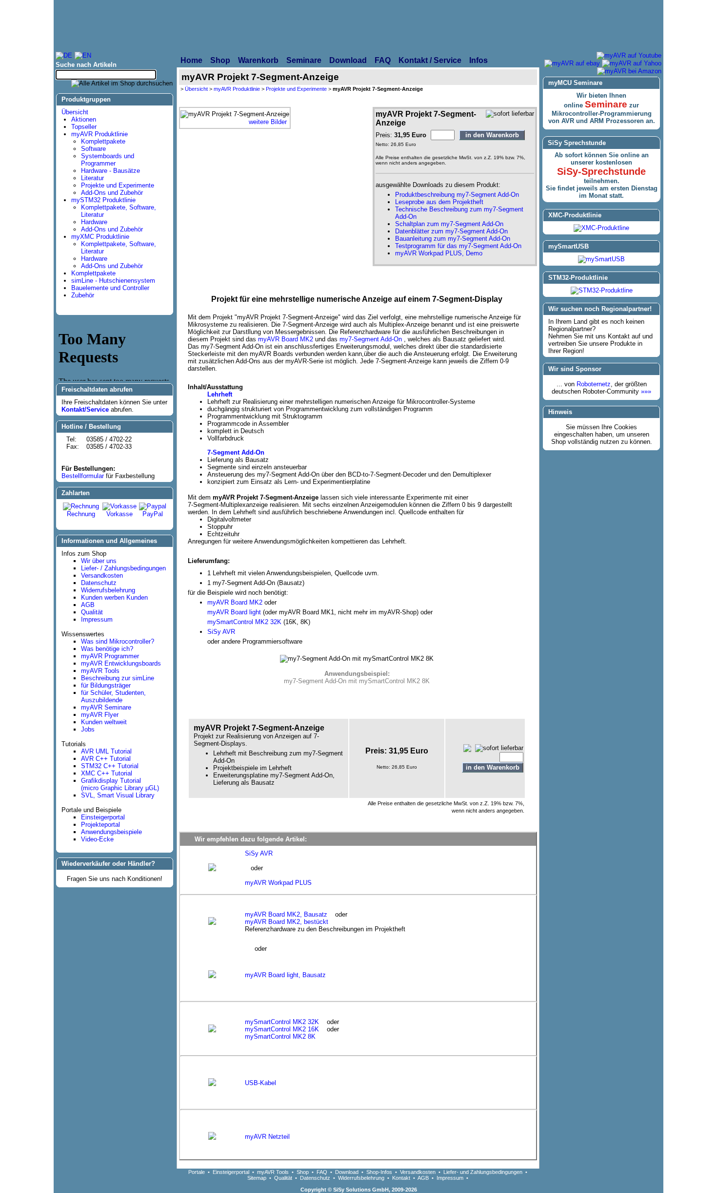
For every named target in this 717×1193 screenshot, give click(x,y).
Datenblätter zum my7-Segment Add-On (451, 231)
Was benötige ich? (107, 648)
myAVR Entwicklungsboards (121, 663)
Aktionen (83, 119)
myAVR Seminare (106, 707)
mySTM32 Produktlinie (103, 200)
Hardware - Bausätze (110, 170)
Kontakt (401, 1178)
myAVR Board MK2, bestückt (286, 921)
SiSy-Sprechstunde (601, 171)
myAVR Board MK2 (285, 339)
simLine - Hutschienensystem (113, 280)
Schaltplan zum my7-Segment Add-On (449, 224)
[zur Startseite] (161, 25)
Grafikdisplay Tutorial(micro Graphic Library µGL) (120, 784)
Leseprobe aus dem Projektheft (439, 202)
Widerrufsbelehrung (108, 590)
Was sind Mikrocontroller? (117, 641)
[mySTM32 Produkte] (593, 25)
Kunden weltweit (104, 722)
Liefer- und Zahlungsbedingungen (482, 1172)
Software (93, 148)
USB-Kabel (260, 1083)
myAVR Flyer (100, 714)
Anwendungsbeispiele (111, 832)
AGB (88, 604)
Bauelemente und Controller (110, 288)
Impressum (97, 619)
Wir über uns (99, 561)
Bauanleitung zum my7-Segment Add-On (452, 238)
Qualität (92, 612)
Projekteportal (100, 824)
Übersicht (74, 112)
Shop (303, 1172)
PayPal (152, 514)
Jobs (88, 729)
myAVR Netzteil (267, 1136)
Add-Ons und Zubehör (112, 192)
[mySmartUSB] (601, 259)
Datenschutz (99, 582)
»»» (646, 391)
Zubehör (82, 295)
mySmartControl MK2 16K (286, 1029)
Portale (196, 1172)
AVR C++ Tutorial (106, 758)
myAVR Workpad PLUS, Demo (438, 253)
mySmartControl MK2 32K (245, 622)
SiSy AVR (221, 631)
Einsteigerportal (103, 817)
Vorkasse (119, 514)
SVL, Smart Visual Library (118, 795)
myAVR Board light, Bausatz (285, 975)
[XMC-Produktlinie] (601, 227)
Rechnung (81, 514)
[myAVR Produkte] (334, 25)
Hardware (94, 222)
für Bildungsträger (106, 685)
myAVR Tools (100, 670)
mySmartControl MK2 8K (280, 1036)
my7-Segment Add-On (371, 339)
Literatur (92, 178)
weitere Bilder (268, 122)
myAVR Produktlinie (99, 134)
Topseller (84, 126)
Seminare (606, 104)
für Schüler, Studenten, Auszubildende (113, 696)
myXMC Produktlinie (100, 236)
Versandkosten (102, 575)
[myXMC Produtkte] (459, 25)
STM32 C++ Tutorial (110, 766)
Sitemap (256, 1178)
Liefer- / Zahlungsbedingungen (123, 568)
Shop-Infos (379, 1172)
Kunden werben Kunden (114, 597)
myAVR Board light (234, 612)
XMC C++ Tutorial (106, 773)
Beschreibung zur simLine (117, 678)
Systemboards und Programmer (107, 159)
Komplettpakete (103, 141)
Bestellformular (82, 476)
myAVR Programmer (110, 656)
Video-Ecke (97, 839)
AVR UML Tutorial (106, 751)
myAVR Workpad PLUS (278, 882)
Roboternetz (594, 384)
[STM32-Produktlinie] (602, 290)
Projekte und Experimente (117, 185)
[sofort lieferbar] (510, 114)
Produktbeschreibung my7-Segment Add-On (457, 194)
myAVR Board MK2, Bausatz (290, 914)
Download (346, 1172)
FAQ (322, 1172)
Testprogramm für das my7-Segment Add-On (458, 246)
